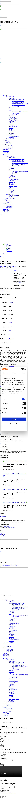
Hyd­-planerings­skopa (14, 120)
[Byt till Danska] (8, 248)
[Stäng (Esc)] (5, 796)
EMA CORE (6, 152)
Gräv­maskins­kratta (13, 118)
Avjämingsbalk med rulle (18, 101)
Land (1, 744)
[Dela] (3, 796)
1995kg (10, 322)
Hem (1, 266)
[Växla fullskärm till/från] (2, 796)
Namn (1, 738)
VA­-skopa (11, 133)
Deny (14, 428)
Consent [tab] (5, 373)
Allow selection (14, 423)
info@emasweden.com (9, 527)
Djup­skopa (11, 109)
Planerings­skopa (13, 126)
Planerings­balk (15, 106)
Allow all (14, 419)
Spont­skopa (11, 130)
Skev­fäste (11, 137)
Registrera (12, 793)
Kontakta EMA (9, 145)
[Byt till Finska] (8, 247)
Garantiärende (9, 147)
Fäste (10, 110)
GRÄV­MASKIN (10, 97)
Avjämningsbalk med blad (18, 102)
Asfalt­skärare (12, 98)
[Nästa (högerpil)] (2, 797)
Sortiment (5, 95)
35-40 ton (11, 339)
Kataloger (5, 149)
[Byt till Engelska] (8, 245)
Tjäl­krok (11, 132)
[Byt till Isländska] (9, 251)
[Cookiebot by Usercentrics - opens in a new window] (20, 369)
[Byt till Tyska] (8, 249)
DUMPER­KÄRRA (10, 138)
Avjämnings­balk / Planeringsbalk (16, 99)
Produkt (2, 736)
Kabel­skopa (12, 122)
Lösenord (2, 788)
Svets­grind (14, 114)
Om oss (5, 140)
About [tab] (23, 373)
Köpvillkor (2, 535)
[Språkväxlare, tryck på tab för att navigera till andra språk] (5, 244)
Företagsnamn (3, 740)
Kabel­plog (11, 121)
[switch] (24, 403)
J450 (10, 330)
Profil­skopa (11, 128)
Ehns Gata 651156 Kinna (3, 515)
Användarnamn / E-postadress (7, 787)
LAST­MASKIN (10, 134)
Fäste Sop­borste (15, 113)
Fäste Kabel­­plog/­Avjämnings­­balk (20, 111)
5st (9, 334)
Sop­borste (11, 129)
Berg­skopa (11, 107)
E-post (1, 741)
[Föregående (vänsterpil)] (0, 797)
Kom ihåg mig (5, 790)
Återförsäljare (9, 148)
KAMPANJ (6, 151)
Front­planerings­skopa (14, 136)
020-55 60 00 (5, 526)
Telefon (2, 743)
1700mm (11, 302)
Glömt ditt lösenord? (5, 793)
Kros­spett (11, 124)
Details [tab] (14, 373)
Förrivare (11, 115)
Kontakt (5, 144)
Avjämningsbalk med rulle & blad (20, 103)
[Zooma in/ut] (0, 796)
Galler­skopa (12, 117)
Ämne (1, 763)
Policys (1, 533)
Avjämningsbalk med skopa (18, 105)
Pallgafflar (11, 125)
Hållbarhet (8, 143)
